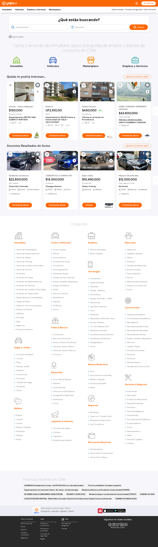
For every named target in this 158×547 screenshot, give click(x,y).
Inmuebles (7, 9)
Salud (129, 435)
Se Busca (57, 305)
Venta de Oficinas (24, 261)
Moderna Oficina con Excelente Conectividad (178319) (105, 490)
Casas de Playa (23, 301)
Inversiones (132, 391)
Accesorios (58, 265)
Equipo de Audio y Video (101, 298)
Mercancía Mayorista (99, 442)
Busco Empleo (96, 253)
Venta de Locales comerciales (29, 265)
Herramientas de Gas (136, 334)
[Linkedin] (122, 525)
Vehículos (19, 9)
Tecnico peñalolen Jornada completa (104, 485)
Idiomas (56, 383)
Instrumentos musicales (100, 375)
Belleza (18, 408)
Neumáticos (58, 297)
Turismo (130, 443)
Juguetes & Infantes (62, 421)
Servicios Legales (134, 439)
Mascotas (130, 242)
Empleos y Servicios (36, 9)
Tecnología (94, 271)
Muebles (20, 370)
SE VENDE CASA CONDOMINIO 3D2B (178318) (43, 494)
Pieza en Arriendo (24, 309)
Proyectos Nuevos (24, 329)
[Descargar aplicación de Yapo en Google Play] (120, 510)
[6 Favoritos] (10, 85)
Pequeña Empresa (135, 403)
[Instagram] (114, 525)
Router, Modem (97, 322)
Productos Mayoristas (137, 399)
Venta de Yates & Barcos (64, 350)
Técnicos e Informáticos (64, 391)
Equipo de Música (61, 285)
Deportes (93, 405)
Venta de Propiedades (26, 249)
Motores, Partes (60, 293)
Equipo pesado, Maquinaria (65, 281)
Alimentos (131, 249)
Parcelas (20, 317)
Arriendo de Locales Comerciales (31, 289)
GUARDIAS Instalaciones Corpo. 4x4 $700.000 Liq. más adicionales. (54, 485)
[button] (38, 91)
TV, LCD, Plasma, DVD (99, 326)
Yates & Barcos (59, 327)
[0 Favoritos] (47, 85)
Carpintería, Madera (136, 314)
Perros (130, 277)
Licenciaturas (59, 387)
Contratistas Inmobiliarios (138, 318)
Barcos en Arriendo (62, 338)
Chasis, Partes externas (63, 277)
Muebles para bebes (62, 440)
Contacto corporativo (25, 534)
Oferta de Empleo (98, 249)
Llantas (56, 301)
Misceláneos (132, 322)
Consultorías (132, 415)
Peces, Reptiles (133, 273)
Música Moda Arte (98, 364)
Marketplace (55, 9)
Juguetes (57, 436)
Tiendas (64, 529)
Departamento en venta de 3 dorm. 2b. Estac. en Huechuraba (51, 490)
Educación (56, 372)
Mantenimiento (133, 362)
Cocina (19, 358)
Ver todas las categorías (66, 525)
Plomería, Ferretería (135, 350)
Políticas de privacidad (44, 530)
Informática (95, 294)
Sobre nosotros (26, 524)
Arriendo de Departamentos (29, 281)
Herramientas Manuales (137, 330)
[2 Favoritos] (120, 154)
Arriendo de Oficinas (25, 285)
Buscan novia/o (134, 269)
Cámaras (94, 286)
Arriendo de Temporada (27, 293)
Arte (92, 371)
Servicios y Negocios (136, 384)
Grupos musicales (98, 383)
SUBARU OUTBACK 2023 (126, 499)
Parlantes (94, 314)
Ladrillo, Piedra (133, 346)
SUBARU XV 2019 (147, 494)
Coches (56, 432)
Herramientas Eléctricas (137, 326)
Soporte (23, 530)
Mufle (55, 289)
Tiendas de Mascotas (136, 265)
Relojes (19, 435)
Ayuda (23, 527)
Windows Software (98, 330)
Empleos (92, 242)
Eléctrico (131, 342)
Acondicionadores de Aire (102, 334)
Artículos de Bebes (24, 354)
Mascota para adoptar (137, 281)
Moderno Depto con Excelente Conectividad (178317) (112, 494)
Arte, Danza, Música (62, 379)
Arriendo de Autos (61, 261)
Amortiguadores (60, 269)
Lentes (19, 423)
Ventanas (20, 386)
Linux (92, 310)
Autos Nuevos (59, 257)
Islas (18, 321)
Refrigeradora (96, 342)
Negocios (20, 325)
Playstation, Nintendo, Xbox (102, 318)
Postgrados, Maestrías (63, 395)
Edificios (20, 313)
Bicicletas (94, 412)
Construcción (132, 307)
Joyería (19, 419)
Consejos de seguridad (133, 10)
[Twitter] (118, 525)
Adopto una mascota (136, 285)
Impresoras (95, 302)
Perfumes (20, 431)
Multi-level (131, 395)
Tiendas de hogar (24, 382)
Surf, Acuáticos (97, 424)
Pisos (18, 362)
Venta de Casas (23, 257)
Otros (19, 390)
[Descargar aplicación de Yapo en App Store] (108, 510)
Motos (56, 253)
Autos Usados (59, 249)
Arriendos (20, 273)
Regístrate (24, 538)
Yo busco (57, 354)
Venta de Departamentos (28, 253)
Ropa (18, 439)
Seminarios (58, 399)
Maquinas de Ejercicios (100, 420)
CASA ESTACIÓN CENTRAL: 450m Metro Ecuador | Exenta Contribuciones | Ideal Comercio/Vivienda (67, 499)
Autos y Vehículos (61, 242)
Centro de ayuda (149, 10)
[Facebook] (110, 525)
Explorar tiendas (118, 10)
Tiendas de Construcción (138, 366)
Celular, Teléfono (97, 290)
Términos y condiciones (44, 525)
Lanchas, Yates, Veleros (63, 346)
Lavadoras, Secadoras (100, 338)
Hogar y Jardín (22, 347)
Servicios (131, 354)
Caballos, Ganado (135, 253)
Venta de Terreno (24, 269)
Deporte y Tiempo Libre (101, 416)
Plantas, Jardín (22, 366)
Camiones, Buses (60, 273)
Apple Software (97, 282)
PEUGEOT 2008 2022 (76, 494)
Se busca (20, 378)
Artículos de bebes (61, 428)
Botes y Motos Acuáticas (64, 342)
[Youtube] (126, 525)
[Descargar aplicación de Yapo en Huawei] (100, 511)
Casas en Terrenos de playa (28, 305)
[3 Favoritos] (83, 85)
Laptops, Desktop (98, 306)
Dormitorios (21, 374)
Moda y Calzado (23, 427)
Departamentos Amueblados (29, 297)
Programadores (134, 423)
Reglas (42, 539)
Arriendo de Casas (24, 277)
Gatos (130, 257)
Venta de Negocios (135, 411)
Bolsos (19, 415)
